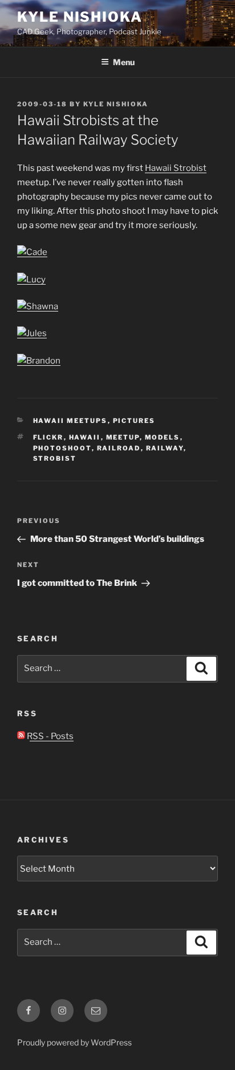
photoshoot (62, 448)
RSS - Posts (49, 736)
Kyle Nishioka (80, 17)
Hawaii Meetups (70, 421)
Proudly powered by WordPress (74, 1042)
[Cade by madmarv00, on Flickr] (32, 252)
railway (165, 448)
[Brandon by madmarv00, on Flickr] (38, 361)
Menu (124, 62)
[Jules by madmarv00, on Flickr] (32, 333)
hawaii (85, 437)
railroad (119, 448)
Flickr (48, 437)
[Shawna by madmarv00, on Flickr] (37, 306)
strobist (55, 458)
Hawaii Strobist (175, 168)
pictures (134, 421)
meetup (123, 437)
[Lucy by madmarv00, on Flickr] (31, 279)
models (162, 437)
